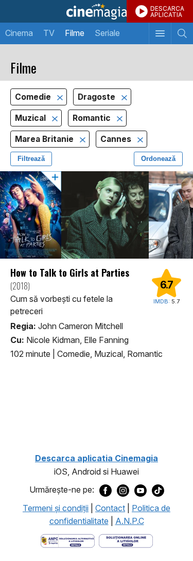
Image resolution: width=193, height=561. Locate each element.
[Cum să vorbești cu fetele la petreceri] (96, 215)
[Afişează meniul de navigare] (160, 33)
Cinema (19, 33)
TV (49, 33)
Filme (74, 33)
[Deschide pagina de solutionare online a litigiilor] (126, 540)
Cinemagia (96, 11)
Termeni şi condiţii (56, 508)
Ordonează (158, 158)
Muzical (31, 118)
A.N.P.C (129, 521)
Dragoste (97, 97)
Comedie (34, 97)
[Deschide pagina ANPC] (68, 540)
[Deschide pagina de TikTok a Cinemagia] (158, 490)
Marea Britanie (45, 139)
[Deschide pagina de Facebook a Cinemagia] (105, 490)
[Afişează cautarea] (182, 33)
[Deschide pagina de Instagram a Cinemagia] (123, 490)
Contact (110, 508)
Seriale (107, 33)
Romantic (93, 118)
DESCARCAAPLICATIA (167, 12)
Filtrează (31, 158)
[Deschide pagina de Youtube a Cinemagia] (140, 490)
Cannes (116, 139)
